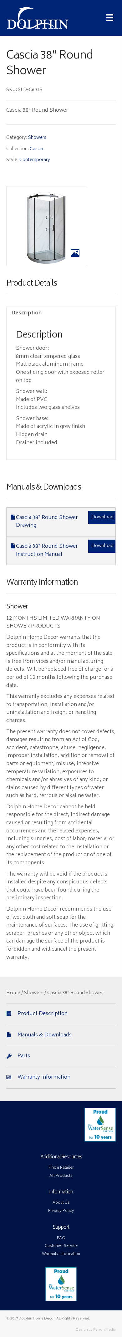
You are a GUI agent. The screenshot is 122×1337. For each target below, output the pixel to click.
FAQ (61, 1238)
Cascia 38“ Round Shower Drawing (47, 521)
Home (13, 993)
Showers (37, 138)
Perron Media (104, 1330)
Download (102, 517)
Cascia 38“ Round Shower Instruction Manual (47, 550)
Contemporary (34, 160)
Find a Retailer (61, 1168)
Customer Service (61, 1246)
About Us (61, 1203)
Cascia (36, 149)
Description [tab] (27, 313)
